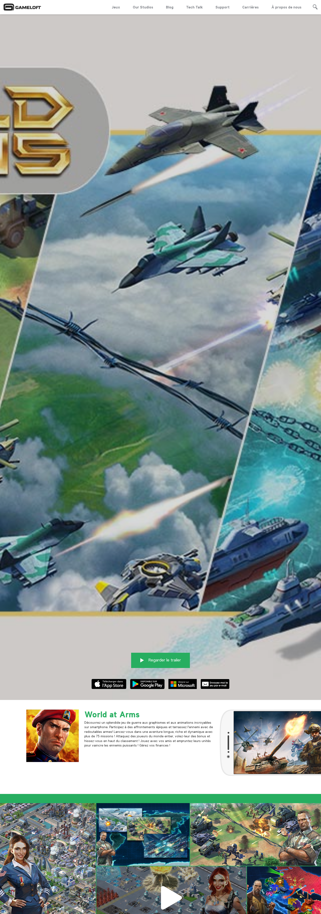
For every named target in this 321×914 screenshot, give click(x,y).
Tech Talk (194, 7)
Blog (169, 7)
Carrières (250, 7)
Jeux (116, 7)
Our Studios (143, 7)
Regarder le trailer (164, 659)
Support (222, 7)
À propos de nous (286, 7)
